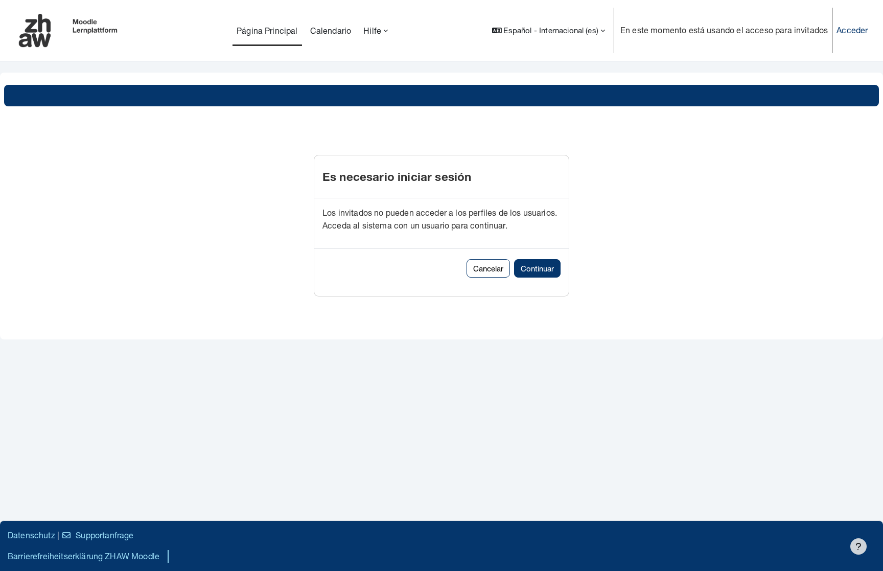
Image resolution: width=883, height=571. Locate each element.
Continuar (537, 268)
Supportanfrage (104, 535)
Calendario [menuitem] (331, 30)
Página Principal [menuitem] (267, 30)
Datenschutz (31, 535)
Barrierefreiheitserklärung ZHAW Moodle (83, 556)
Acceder (852, 30)
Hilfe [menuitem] (372, 30)
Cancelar (488, 268)
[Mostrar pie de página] (858, 546)
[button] (548, 30)
